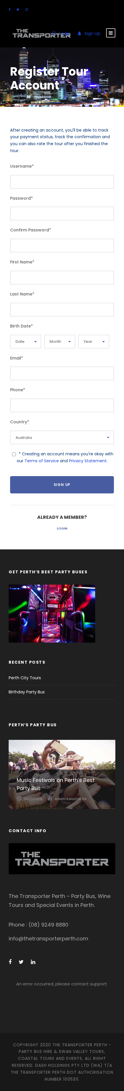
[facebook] (9, 9)
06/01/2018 (33, 799)
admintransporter (71, 799)
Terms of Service (42, 461)
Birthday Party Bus (27, 692)
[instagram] (26, 9)
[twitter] (17, 9)
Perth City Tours (25, 678)
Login (62, 528)
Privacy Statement (88, 461)
